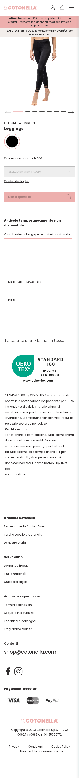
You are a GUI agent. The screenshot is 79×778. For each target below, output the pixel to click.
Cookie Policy (60, 746)
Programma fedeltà (18, 629)
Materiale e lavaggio (24, 282)
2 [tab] (27, 111)
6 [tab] (56, 111)
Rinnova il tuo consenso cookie (41, 751)
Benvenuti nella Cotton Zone (24, 526)
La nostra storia (15, 543)
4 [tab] (42, 111)
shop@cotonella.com (30, 652)
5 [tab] (49, 111)
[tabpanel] (39, 71)
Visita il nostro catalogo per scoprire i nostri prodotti (38, 234)
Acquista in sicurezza (19, 613)
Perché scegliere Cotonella (23, 535)
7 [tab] (63, 111)
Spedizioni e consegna (20, 621)
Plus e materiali (15, 574)
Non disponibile (19, 197)
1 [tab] (15, 111)
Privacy (14, 746)
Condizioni (35, 746)
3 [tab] (34, 111)
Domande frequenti (18, 566)
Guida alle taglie (16, 181)
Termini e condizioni (18, 605)
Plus (11, 300)
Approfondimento (17, 474)
